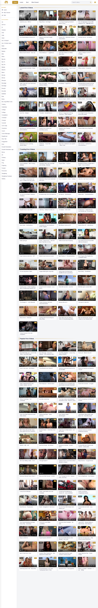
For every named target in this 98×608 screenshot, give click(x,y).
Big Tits (3, 64)
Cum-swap (4, 125)
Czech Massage (6, 133)
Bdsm (3, 56)
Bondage (4, 85)
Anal (3, 32)
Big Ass (3, 59)
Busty (3, 99)
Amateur (4, 30)
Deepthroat (4, 136)
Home (15, 2)
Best (27, 2)
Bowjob (4, 88)
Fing (3, 162)
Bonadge (4, 83)
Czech (3, 131)
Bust (3, 96)
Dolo (3, 144)
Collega (4, 109)
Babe (3, 46)
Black (3, 72)
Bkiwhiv (4, 69)
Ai (2, 27)
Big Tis (3, 61)
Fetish (3, 160)
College (4, 112)
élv (2, 154)
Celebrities (4, 107)
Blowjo (3, 77)
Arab (3, 35)
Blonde (3, 75)
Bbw (3, 53)
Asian (3, 38)
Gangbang (4, 173)
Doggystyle (4, 141)
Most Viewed (35, 2)
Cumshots (4, 128)
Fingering (4, 165)
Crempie (4, 120)
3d (2, 22)
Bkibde (3, 67)
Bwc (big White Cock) (7, 101)
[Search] (90, 2)
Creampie (4, 117)
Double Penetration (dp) (7, 149)
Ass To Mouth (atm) (6, 43)
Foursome (4, 170)
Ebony (3, 152)
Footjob (4, 168)
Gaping (3, 178)
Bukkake (4, 93)
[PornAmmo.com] (6, 2)
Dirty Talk (4, 139)
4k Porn (4, 24)
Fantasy (4, 157)
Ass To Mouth (5, 40)
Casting (3, 104)
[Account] (95, 2)
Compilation (5, 115)
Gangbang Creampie (7, 176)
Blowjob (4, 80)
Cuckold (4, 123)
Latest (21, 2)
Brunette (4, 91)
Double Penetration (6, 146)
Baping (3, 51)
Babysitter (4, 48)
